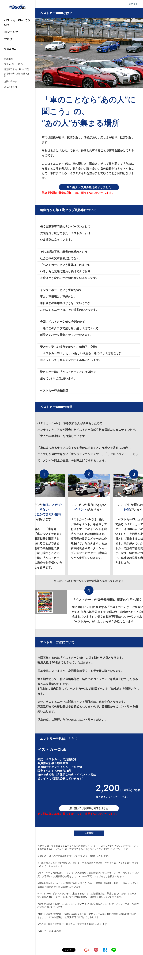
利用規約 (8, 59)
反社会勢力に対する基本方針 (16, 75)
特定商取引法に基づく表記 (16, 69)
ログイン (133, 3)
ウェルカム (10, 48)
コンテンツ (11, 32)
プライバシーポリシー (14, 64)
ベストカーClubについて (17, 22)
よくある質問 (10, 86)
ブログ (8, 39)
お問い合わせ (10, 81)
